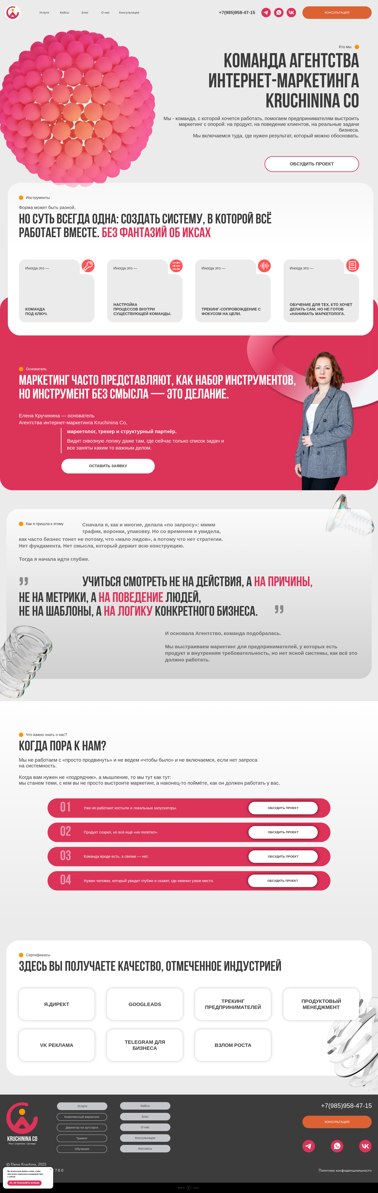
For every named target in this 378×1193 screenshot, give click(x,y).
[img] (12, 12)
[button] (337, 12)
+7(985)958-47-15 (237, 12)
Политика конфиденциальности (345, 1170)
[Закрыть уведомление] (50, 1169)
